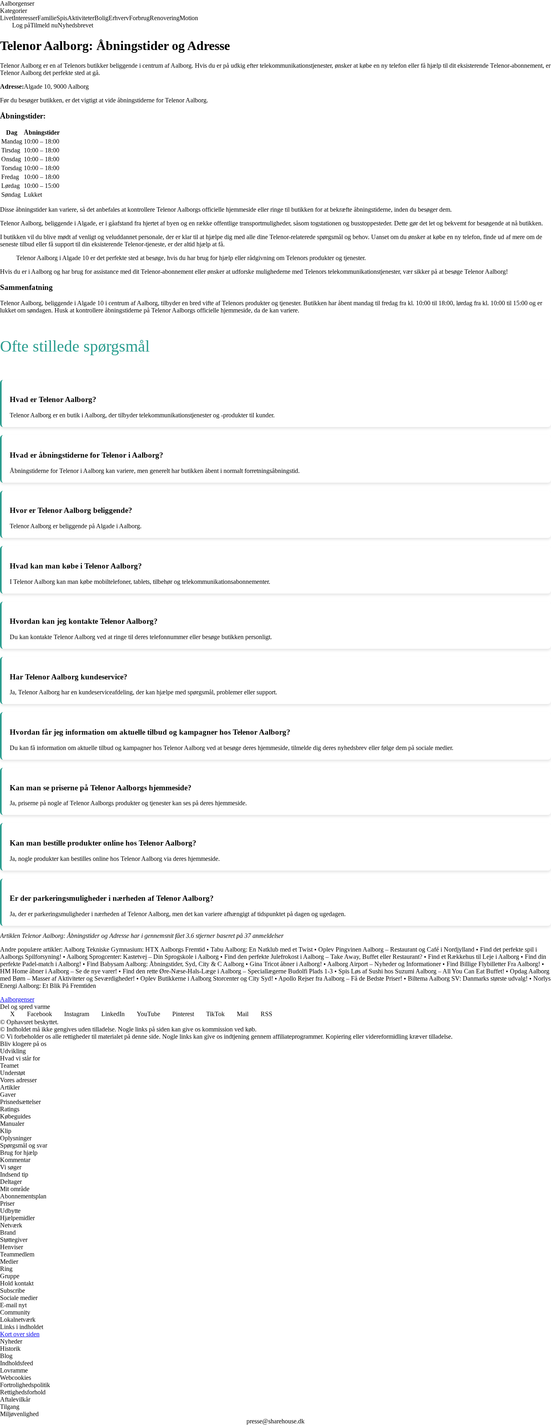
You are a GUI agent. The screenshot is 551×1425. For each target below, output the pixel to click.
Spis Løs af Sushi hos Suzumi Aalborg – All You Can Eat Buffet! (421, 971)
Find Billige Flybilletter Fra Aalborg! (493, 963)
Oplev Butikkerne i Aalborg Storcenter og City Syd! (206, 978)
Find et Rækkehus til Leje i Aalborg (473, 956)
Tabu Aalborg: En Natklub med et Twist (262, 949)
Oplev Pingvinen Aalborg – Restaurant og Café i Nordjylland (396, 949)
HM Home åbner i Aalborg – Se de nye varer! (58, 971)
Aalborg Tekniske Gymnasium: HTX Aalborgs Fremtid (134, 949)
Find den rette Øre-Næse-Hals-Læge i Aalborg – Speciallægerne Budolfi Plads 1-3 (228, 971)
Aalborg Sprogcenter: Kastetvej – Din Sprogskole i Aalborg (143, 956)
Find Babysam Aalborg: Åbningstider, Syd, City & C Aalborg (165, 963)
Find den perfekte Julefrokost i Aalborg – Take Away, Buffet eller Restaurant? (323, 956)
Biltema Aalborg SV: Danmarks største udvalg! (468, 978)
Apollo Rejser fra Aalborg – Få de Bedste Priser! (340, 978)
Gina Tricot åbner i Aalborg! (286, 963)
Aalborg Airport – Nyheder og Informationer (384, 963)
